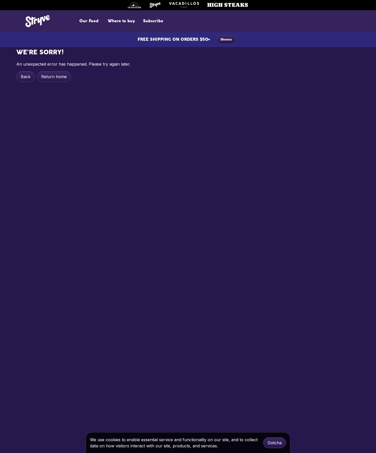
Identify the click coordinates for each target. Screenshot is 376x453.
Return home (54, 76)
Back (25, 76)
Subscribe (153, 21)
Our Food (88, 21)
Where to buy (121, 21)
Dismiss (226, 39)
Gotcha (275, 442)
